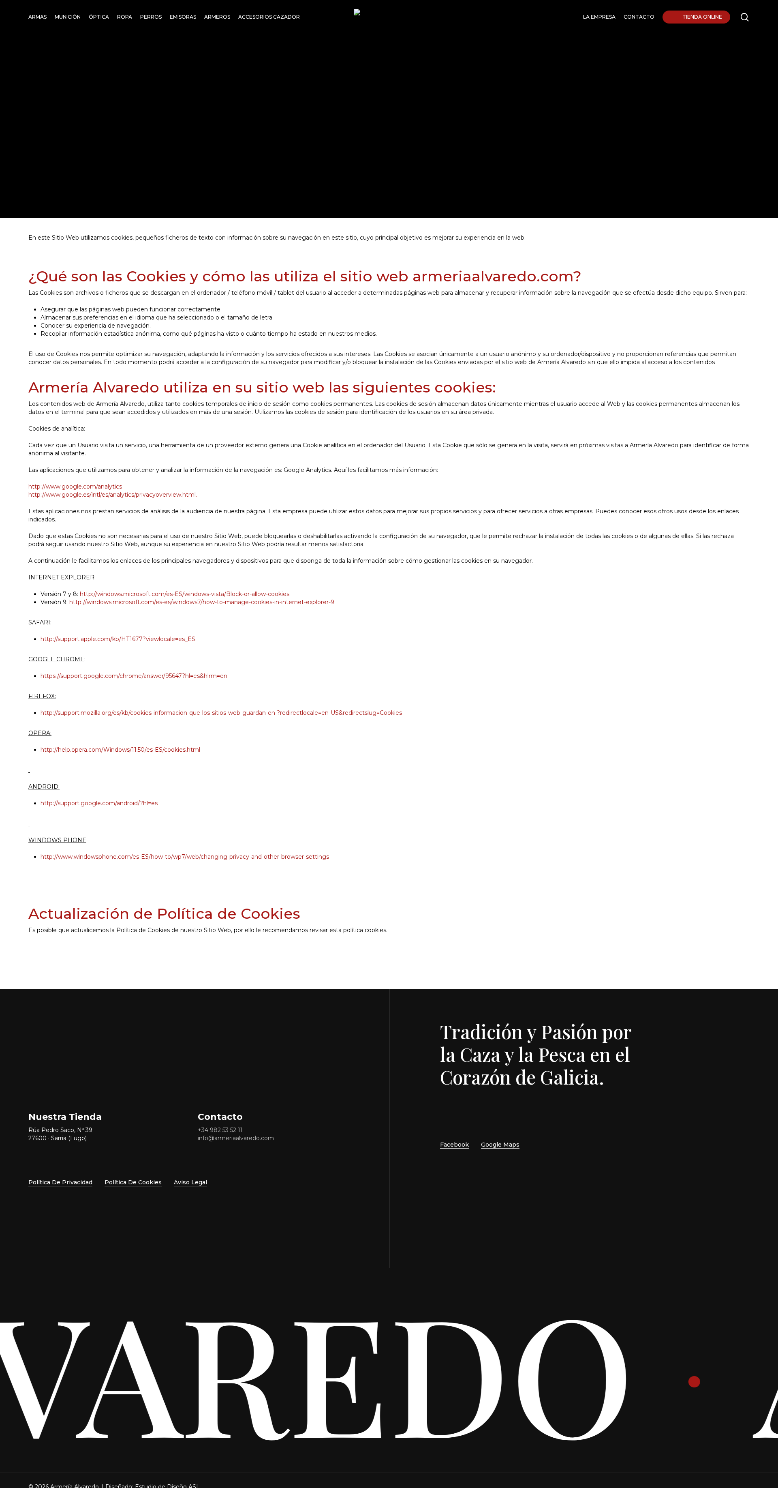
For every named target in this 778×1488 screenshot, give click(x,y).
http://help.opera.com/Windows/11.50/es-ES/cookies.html (120, 749)
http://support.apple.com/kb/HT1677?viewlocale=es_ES (118, 639)
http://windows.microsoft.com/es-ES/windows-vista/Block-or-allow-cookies (184, 594)
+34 (220, 1130)
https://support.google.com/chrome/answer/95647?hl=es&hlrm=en (134, 676)
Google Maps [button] (500, 1144)
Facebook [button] (454, 1144)
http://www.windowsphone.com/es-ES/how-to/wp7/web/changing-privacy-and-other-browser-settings (185, 856)
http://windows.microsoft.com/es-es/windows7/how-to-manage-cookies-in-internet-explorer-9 (201, 602)
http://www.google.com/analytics (75, 486)
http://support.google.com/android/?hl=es (99, 803)
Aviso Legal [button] (190, 1182)
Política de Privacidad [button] (60, 1182)
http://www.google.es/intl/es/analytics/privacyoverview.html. (112, 494)
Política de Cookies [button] (133, 1182)
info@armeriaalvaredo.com (236, 1138)
